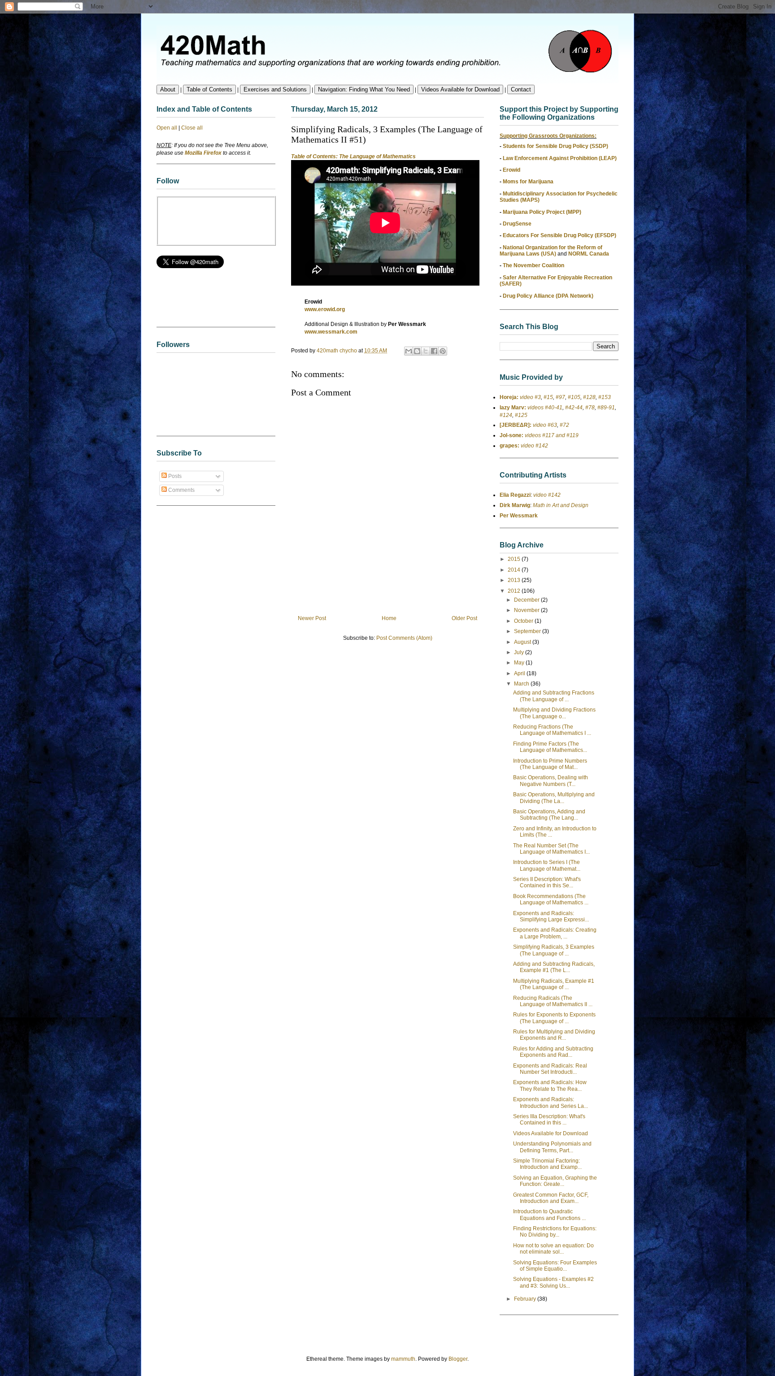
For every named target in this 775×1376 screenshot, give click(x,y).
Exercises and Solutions (275, 89)
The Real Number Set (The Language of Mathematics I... (551, 848)
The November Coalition (533, 265)
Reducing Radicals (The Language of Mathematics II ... (552, 1001)
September (528, 631)
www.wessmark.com (331, 332)
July (519, 652)
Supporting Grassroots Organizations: (548, 136)
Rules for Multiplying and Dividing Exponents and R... (554, 1035)
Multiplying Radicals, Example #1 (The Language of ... (553, 984)
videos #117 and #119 (551, 435)
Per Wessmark (519, 515)
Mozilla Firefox (203, 153)
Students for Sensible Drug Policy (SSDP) (555, 146)
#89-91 (606, 407)
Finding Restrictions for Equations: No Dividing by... (554, 1231)
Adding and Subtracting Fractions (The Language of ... (553, 696)
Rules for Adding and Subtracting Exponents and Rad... (553, 1052)
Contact (521, 89)
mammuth (403, 1359)
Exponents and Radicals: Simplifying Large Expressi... (551, 916)
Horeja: (509, 397)
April (520, 673)
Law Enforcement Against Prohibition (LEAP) (560, 158)
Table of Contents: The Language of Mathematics (353, 156)
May (520, 663)
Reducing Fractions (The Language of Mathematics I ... (552, 730)
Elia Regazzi (515, 495)
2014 (515, 570)
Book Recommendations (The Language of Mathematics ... (550, 899)
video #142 (533, 446)
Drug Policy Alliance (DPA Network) (548, 296)
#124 (506, 415)
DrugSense (517, 224)
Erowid (511, 170)
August (523, 642)
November (527, 610)
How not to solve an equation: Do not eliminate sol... (553, 1248)
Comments (181, 490)
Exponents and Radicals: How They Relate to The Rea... (550, 1085)
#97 (560, 397)
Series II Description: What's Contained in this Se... (547, 882)
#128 (589, 397)
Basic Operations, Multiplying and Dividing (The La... (554, 797)
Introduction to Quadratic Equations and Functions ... (549, 1214)
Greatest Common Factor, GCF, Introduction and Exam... (550, 1198)
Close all (192, 128)
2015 (515, 559)
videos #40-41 (544, 407)
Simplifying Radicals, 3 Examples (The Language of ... (553, 950)
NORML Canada (588, 254)
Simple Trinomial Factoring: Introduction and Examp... (547, 1164)
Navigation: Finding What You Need (364, 89)
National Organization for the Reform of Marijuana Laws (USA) (551, 250)
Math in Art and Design (560, 505)
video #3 (529, 397)
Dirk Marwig (515, 505)
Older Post (464, 618)
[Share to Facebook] (434, 351)
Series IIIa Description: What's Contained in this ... (549, 1119)
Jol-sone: (511, 435)
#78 (590, 407)
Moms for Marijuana (528, 181)
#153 (604, 397)
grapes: (509, 446)
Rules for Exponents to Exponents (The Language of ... (554, 1017)
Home (389, 618)
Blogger (457, 1359)
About (167, 89)
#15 (548, 397)
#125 (521, 415)
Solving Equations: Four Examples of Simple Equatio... (555, 1265)
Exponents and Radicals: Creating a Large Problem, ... (554, 933)
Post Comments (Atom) (404, 638)
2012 (515, 591)
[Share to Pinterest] (442, 351)
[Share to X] (425, 351)
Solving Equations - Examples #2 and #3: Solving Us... (553, 1282)
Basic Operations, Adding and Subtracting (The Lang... (549, 814)
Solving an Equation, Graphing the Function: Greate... (555, 1181)
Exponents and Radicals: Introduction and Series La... (550, 1102)
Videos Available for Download (460, 89)
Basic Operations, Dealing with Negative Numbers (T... (550, 780)
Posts (174, 476)
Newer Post (312, 618)
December (527, 600)
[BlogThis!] (417, 351)
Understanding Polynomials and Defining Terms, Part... (552, 1147)
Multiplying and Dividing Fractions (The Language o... (554, 713)
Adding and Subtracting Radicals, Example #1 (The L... (554, 967)
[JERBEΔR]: (515, 425)
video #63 (544, 425)
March (522, 684)
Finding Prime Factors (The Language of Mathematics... (550, 747)
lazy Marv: (513, 407)
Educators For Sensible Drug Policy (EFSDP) (559, 235)
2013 (515, 580)
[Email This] (408, 351)
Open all (167, 128)
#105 (574, 397)
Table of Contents (209, 89)
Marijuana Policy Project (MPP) (542, 212)
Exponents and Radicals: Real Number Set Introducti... (550, 1069)
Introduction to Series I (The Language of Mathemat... (546, 865)
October (524, 621)
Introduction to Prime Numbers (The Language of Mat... (550, 764)
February (525, 1299)
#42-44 (574, 407)
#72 (564, 425)
